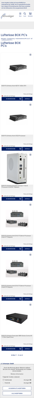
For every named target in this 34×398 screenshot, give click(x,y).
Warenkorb (30, 16)
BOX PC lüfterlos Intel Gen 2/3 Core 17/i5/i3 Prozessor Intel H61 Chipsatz (15, 186)
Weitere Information (17, 374)
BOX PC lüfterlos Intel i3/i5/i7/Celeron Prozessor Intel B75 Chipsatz (16, 286)
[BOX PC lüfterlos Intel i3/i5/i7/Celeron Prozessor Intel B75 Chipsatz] (17, 268)
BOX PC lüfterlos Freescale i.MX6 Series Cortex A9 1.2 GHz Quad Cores (17, 336)
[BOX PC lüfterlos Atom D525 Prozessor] (17, 118)
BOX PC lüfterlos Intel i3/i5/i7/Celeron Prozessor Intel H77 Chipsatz (16, 236)
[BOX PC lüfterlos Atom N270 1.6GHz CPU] (17, 68)
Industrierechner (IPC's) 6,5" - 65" (24, 38)
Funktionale (8, 380)
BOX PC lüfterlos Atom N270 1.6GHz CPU (14, 85)
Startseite (3, 38)
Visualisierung (11, 38)
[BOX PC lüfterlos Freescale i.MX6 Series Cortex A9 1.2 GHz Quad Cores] (17, 318)
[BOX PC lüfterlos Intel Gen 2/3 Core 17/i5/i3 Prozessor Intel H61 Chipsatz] (17, 168)
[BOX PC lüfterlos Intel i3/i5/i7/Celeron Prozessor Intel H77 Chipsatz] (17, 218)
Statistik (7, 383)
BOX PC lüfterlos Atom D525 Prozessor (13, 135)
